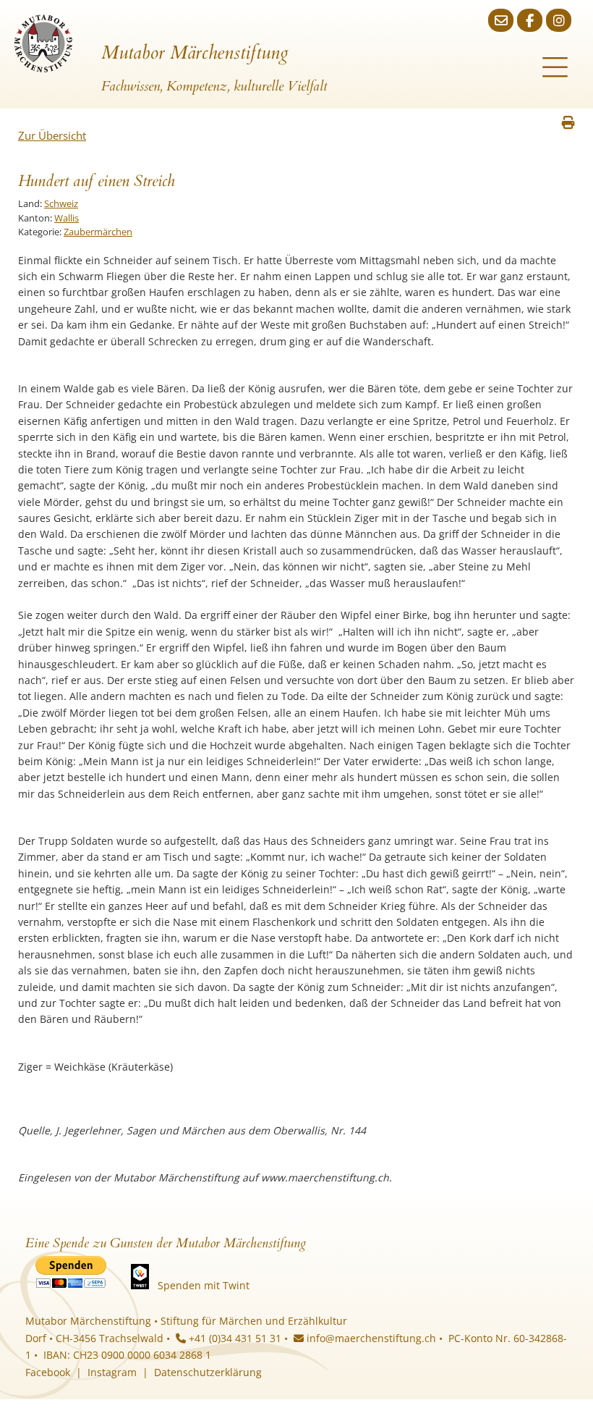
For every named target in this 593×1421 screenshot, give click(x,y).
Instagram (112, 1372)
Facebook (47, 1372)
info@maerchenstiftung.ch (370, 1338)
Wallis (66, 217)
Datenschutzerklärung (208, 1372)
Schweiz (61, 203)
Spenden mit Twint (203, 1285)
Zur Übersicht (52, 135)
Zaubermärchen (98, 231)
